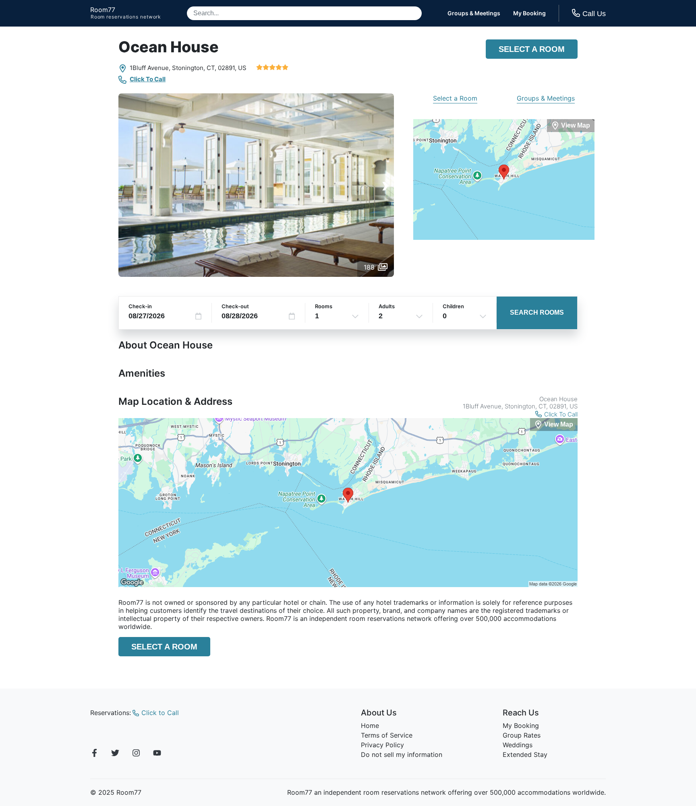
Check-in (140, 306)
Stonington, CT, (194, 68)
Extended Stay (525, 754)
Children (453, 306)
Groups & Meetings (473, 13)
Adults (387, 306)
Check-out (235, 306)
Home (370, 725)
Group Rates (522, 735)
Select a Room (532, 49)
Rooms (323, 306)
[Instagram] (136, 754)
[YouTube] (157, 754)
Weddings (517, 745)
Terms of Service (386, 735)
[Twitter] (115, 754)
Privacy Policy (382, 745)
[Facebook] (94, 754)
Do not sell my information (401, 754)
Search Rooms (537, 312)
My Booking (529, 13)
